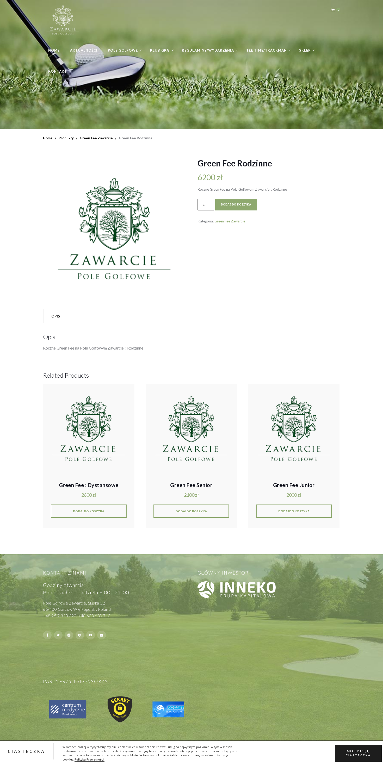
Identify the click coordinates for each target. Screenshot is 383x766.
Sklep (305, 50)
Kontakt (57, 71)
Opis (55, 316)
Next (179, 710)
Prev (50, 710)
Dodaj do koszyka (236, 204)
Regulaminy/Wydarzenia (208, 50)
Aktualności (83, 50)
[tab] (55, 316)
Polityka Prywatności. (89, 759)
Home (54, 50)
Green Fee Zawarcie (229, 221)
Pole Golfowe (123, 50)
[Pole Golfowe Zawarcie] (63, 20)
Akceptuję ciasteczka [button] (358, 753)
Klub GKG (160, 50)
